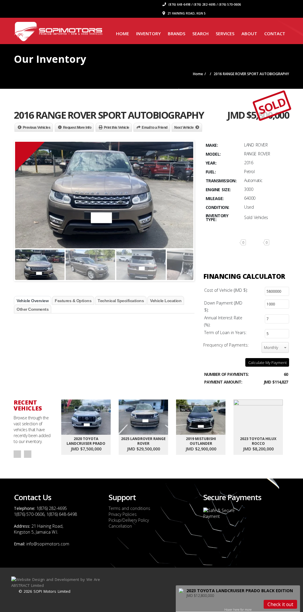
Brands (176, 33)
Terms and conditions (129, 508)
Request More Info (77, 127)
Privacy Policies (123, 514)
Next (27, 454)
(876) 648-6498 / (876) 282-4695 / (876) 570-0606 (204, 4)
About (249, 33)
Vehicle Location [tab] (165, 300)
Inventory (148, 33)
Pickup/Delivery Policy (129, 520)
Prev (17, 454)
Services (225, 33)
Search (200, 33)
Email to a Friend (154, 127)
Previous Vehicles (37, 127)
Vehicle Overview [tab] (33, 300)
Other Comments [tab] (33, 309)
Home (122, 33)
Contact (274, 33)
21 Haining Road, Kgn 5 (186, 13)
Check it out (280, 604)
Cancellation (120, 526)
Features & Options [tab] (73, 300)
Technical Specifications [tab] (121, 300)
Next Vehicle (184, 127)
